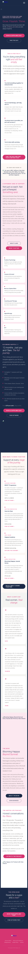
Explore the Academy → (12, 550)
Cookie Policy (15, 942)
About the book (14, 795)
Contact (22, 942)
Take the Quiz (14, 40)
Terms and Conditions (18, 940)
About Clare (14, 243)
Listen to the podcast (14, 856)
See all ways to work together (13, 586)
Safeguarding (7, 942)
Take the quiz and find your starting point (13, 157)
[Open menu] (24, 3)
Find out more (14, 415)
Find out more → (10, 500)
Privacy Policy (8, 940)
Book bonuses (14, 800)
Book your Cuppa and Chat (14, 914)
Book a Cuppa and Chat (14, 35)
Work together (14, 248)
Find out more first (14, 920)
